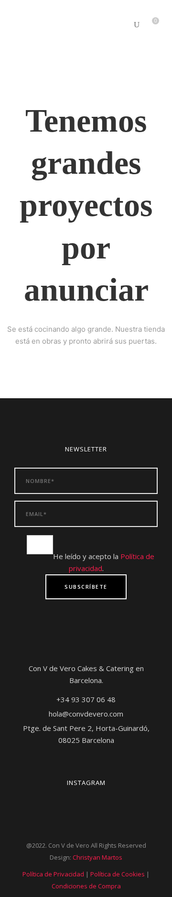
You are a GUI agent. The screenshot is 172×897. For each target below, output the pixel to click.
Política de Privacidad (53, 874)
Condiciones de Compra (86, 886)
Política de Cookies (117, 874)
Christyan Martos (97, 857)
